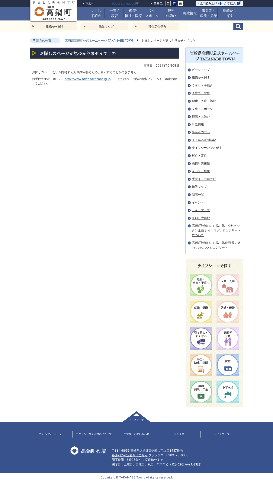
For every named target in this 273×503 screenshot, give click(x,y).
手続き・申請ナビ (204, 179)
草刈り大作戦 (201, 218)
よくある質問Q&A (204, 140)
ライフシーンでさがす (207, 147)
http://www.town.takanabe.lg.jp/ (88, 79)
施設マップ (106, 26)
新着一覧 (198, 194)
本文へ (89, 3)
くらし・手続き (202, 85)
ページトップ (136, 416)
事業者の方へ (201, 132)
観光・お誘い (201, 116)
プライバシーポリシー (51, 434)
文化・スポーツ (202, 108)
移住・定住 (199, 155)
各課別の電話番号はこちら (130, 455)
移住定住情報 (157, 26)
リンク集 (179, 434)
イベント (198, 202)
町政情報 (198, 124)
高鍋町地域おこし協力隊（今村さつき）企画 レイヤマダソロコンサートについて (216, 230)
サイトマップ (201, 210)
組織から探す (55, 26)
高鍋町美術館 (201, 163)
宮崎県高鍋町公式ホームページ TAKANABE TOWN (99, 40)
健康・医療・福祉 (204, 101)
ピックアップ (201, 69)
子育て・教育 (201, 93)
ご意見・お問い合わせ (136, 434)
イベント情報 (201, 171)
